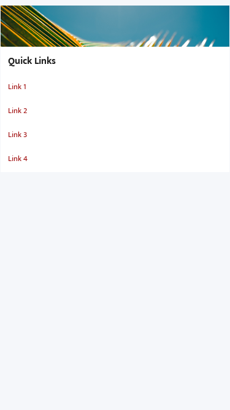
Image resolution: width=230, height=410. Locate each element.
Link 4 (18, 158)
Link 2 (17, 110)
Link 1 (17, 86)
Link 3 (17, 134)
